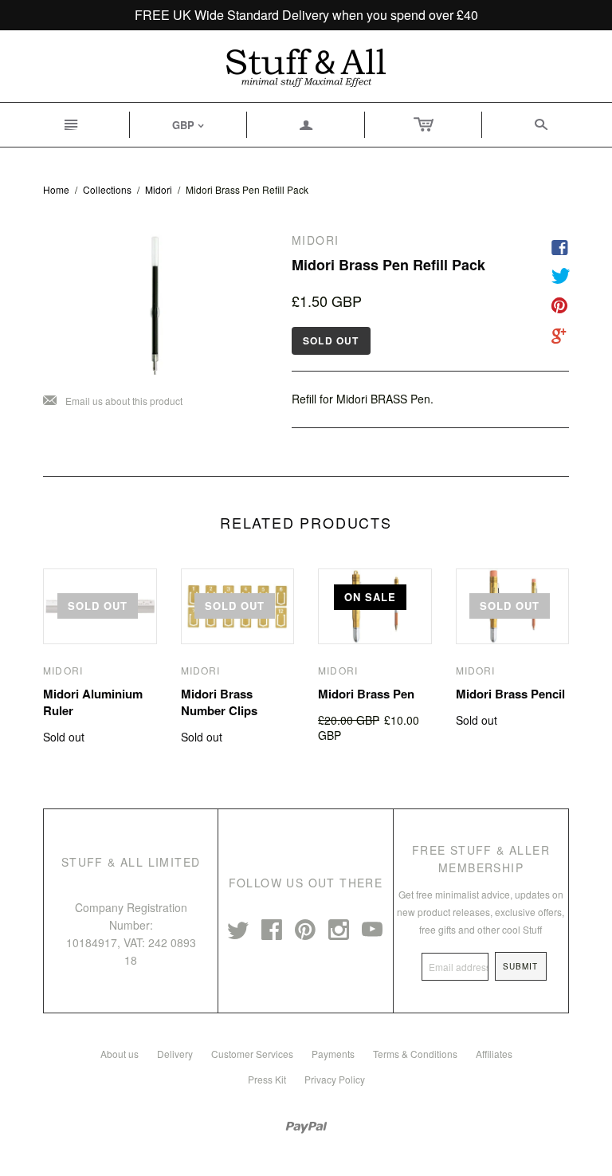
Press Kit (267, 1079)
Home (56, 189)
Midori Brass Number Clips (219, 702)
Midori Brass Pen (366, 693)
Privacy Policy (334, 1079)
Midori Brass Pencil (510, 693)
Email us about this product (112, 401)
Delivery (175, 1053)
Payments (333, 1053)
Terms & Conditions (415, 1053)
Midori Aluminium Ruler (93, 702)
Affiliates (494, 1053)
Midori (158, 189)
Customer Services (252, 1053)
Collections (107, 189)
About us (119, 1053)
